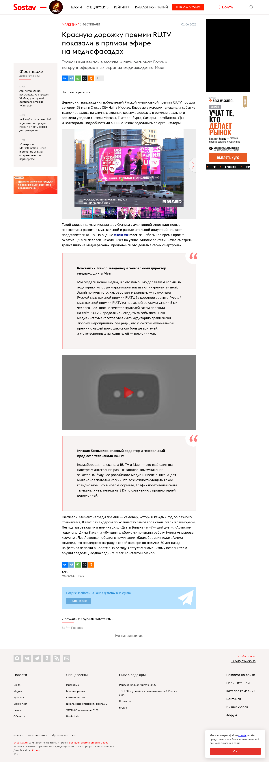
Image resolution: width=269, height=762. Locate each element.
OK (235, 751)
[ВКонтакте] (65, 78)
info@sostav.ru (247, 656)
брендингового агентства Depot (88, 742)
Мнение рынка (75, 691)
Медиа (18, 691)
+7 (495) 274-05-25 (243, 661)
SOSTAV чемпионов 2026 (82, 710)
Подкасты (125, 701)
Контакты (19, 735)
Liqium (36, 750)
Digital (17, 684)
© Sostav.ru (21, 742)
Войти (66, 628)
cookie (242, 735)
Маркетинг (20, 703)
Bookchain (72, 716)
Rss (74, 735)
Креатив (19, 697)
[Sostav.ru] (26, 7)
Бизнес (18, 710)
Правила (77, 628)
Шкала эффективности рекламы (87, 703)
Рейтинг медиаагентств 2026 (137, 684)
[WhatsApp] (78, 78)
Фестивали (31, 71)
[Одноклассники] (91, 78)
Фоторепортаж (75, 697)
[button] (193, 133)
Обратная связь (60, 735)
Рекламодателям (37, 735)
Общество (20, 716)
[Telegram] (71, 78)
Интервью (72, 684)
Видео (123, 707)
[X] (84, 78)
